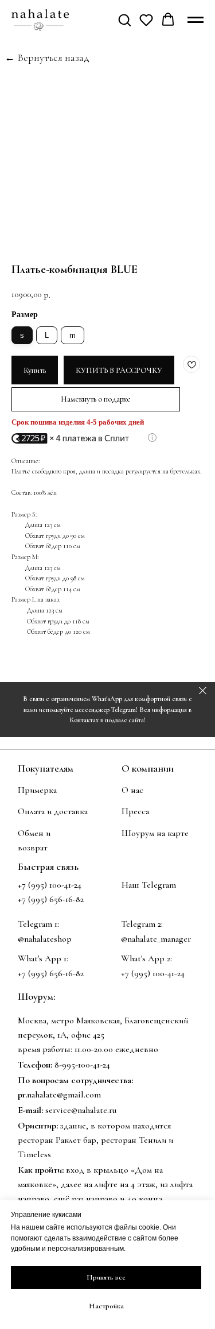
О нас (132, 790)
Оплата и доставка (53, 811)
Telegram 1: (38, 924)
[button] (124, 19)
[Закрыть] (202, 691)
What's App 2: (146, 958)
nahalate (42, 1094)
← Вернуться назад (47, 57)
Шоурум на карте (155, 833)
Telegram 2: (142, 924)
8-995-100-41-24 (82, 1064)
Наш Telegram (149, 885)
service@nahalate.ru (80, 1110)
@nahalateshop (45, 939)
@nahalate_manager (156, 939)
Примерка (37, 790)
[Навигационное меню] (195, 20)
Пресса (135, 811)
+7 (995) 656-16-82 (51, 973)
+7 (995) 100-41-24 (49, 885)
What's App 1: (43, 958)
